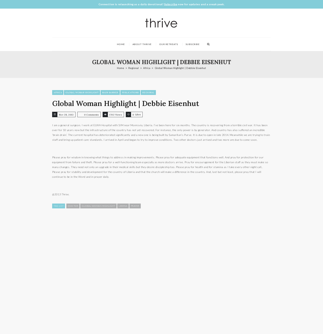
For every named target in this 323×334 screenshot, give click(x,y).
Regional (133, 68)
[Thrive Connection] (161, 23)
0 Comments (91, 114)
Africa (146, 68)
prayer (135, 205)
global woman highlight (98, 205)
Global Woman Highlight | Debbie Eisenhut (180, 68)
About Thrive (142, 44)
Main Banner (110, 92)
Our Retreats (168, 44)
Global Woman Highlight (82, 92)
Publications (130, 92)
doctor (73, 205)
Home (121, 44)
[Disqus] (161, 271)
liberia (123, 205)
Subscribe (170, 4)
